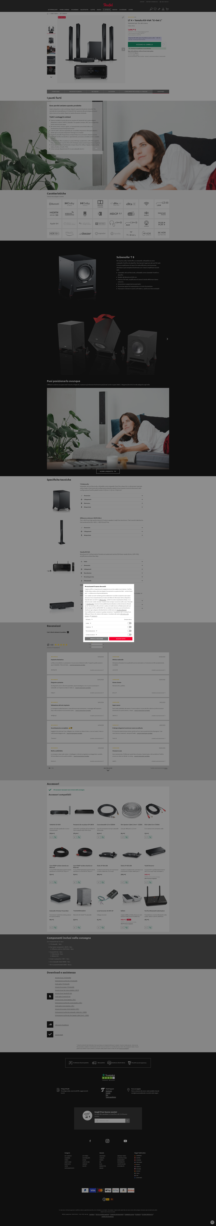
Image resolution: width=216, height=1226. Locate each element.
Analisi (87, 623)
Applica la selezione (96, 638)
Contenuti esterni (90, 634)
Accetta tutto (120, 638)
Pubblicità (88, 627)
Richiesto (88, 619)
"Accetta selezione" (121, 610)
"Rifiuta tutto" (102, 599)
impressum (94, 616)
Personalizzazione (90, 631)
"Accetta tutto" (90, 604)
